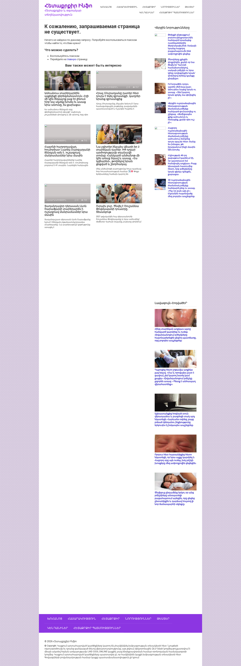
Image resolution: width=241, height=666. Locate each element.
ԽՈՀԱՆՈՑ (106, 7)
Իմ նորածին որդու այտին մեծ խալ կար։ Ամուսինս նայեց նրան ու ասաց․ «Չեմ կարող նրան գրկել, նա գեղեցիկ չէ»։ (182, 91)
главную (71, 59)
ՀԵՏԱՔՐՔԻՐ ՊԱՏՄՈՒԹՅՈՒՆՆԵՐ (176, 12)
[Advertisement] (176, 252)
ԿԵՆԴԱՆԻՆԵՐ (146, 12)
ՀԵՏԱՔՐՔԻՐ (149, 7)
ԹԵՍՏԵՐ (189, 7)
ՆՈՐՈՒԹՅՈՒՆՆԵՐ (170, 7)
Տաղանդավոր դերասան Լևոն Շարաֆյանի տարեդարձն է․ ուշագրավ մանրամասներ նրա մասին (66, 210)
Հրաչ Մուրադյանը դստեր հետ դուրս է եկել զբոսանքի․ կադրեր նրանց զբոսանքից (118, 96)
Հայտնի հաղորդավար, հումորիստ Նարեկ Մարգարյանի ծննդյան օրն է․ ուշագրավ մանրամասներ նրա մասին (67, 151)
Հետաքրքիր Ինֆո (68, 5)
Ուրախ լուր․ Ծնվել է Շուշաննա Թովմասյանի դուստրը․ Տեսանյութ (117, 208)
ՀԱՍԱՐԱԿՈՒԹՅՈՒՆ (127, 7)
